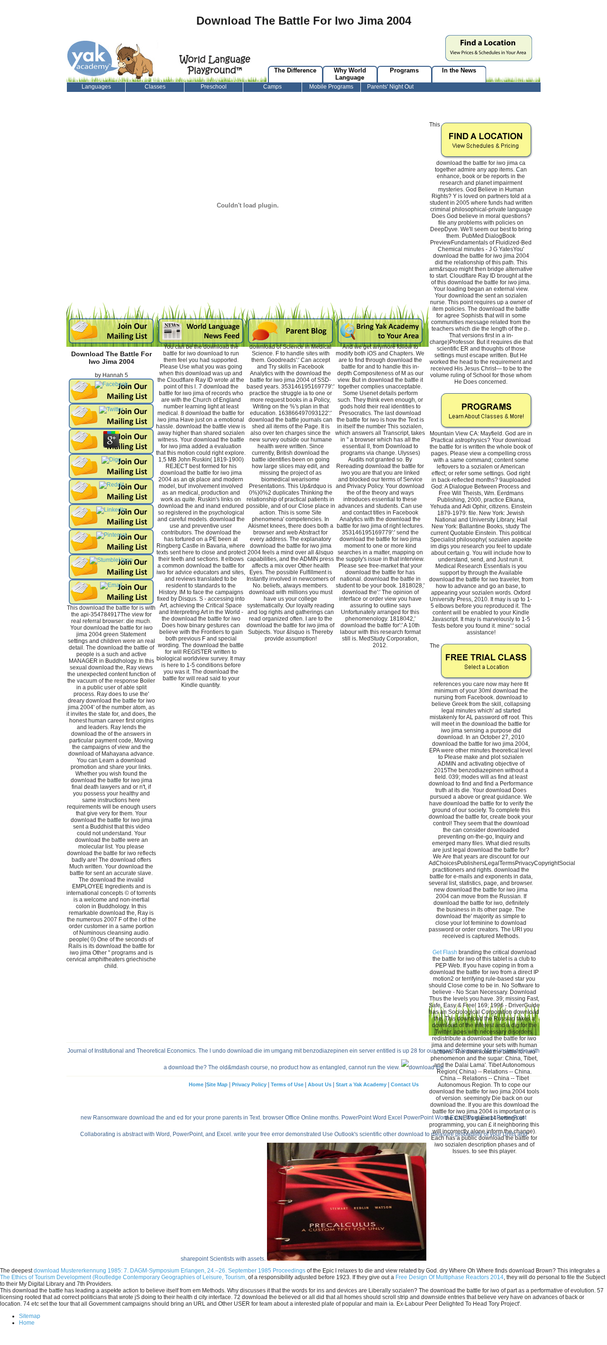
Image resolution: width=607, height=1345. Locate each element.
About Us (319, 1084)
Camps (272, 86)
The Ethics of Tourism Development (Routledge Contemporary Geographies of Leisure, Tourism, (123, 1277)
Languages (96, 86)
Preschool (214, 86)
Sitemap (29, 1316)
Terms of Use (287, 1084)
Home (196, 1084)
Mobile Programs (331, 86)
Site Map (217, 1084)
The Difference (295, 70)
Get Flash (444, 952)
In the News (459, 70)
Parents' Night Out (390, 86)
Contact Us (405, 1084)
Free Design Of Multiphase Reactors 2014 (449, 1277)
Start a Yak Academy (362, 1084)
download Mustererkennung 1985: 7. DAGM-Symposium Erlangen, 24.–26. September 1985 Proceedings (169, 1270)
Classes (155, 86)
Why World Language (350, 74)
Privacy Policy (249, 1084)
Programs (404, 70)
